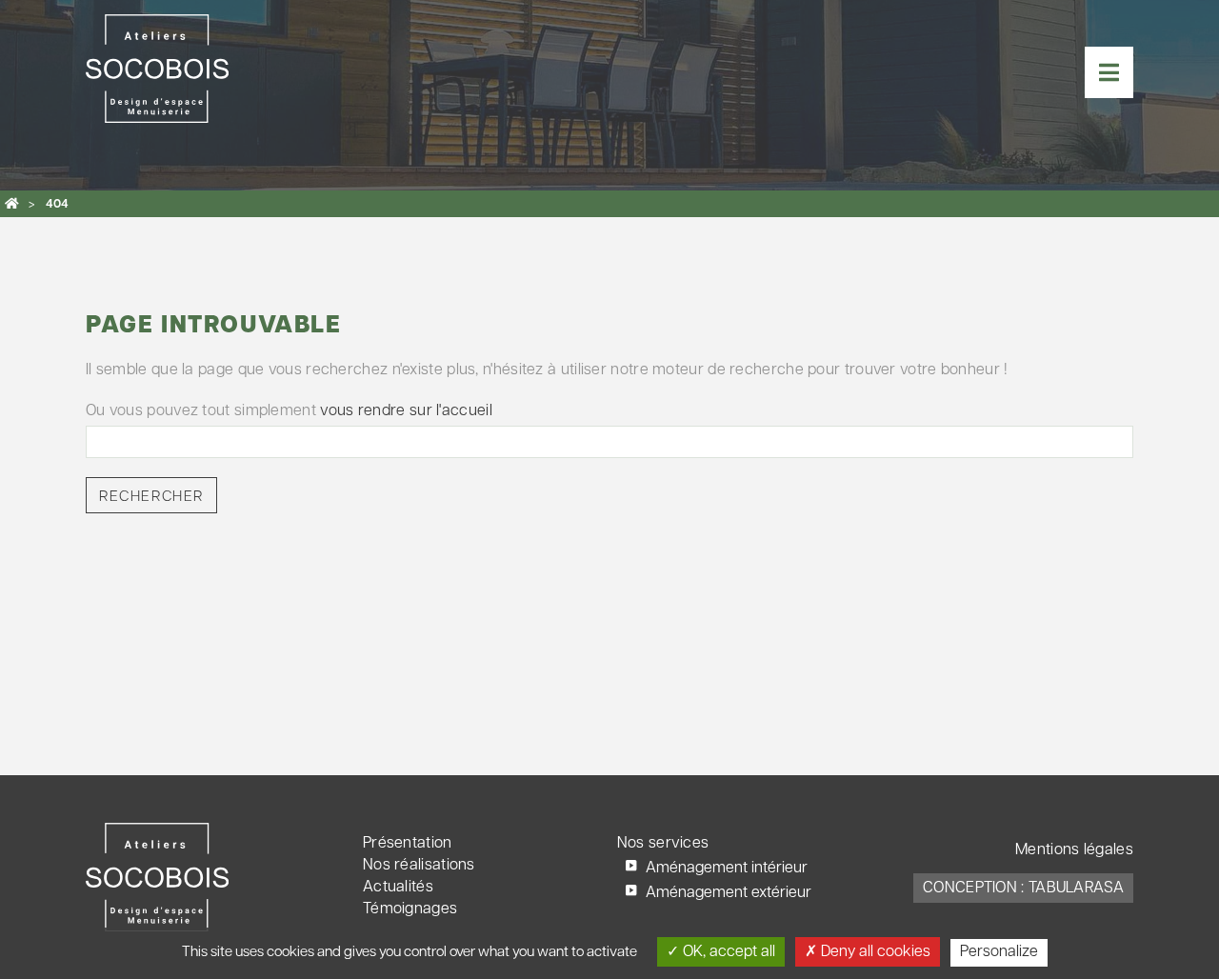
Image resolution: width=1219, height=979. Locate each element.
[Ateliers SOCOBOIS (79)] (12, 203)
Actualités (398, 887)
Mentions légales (1074, 850)
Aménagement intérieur (727, 868)
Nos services (663, 843)
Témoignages (410, 909)
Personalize (999, 952)
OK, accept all (727, 952)
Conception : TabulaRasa (1023, 888)
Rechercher (151, 497)
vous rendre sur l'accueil (406, 411)
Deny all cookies (873, 952)
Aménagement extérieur (728, 893)
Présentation (407, 843)
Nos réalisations (419, 865)
